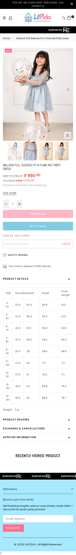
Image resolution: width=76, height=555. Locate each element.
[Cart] (69, 18)
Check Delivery (16, 235)
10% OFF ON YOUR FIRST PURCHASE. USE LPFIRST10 (38, 4)
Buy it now (38, 226)
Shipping (40, 185)
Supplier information (19, 437)
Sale (8, 50)
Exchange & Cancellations (24, 428)
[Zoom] (67, 135)
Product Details (15, 278)
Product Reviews (16, 419)
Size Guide (10, 193)
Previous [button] (8, 89)
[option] (38, 94)
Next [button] (68, 89)
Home (6, 38)
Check (66, 244)
